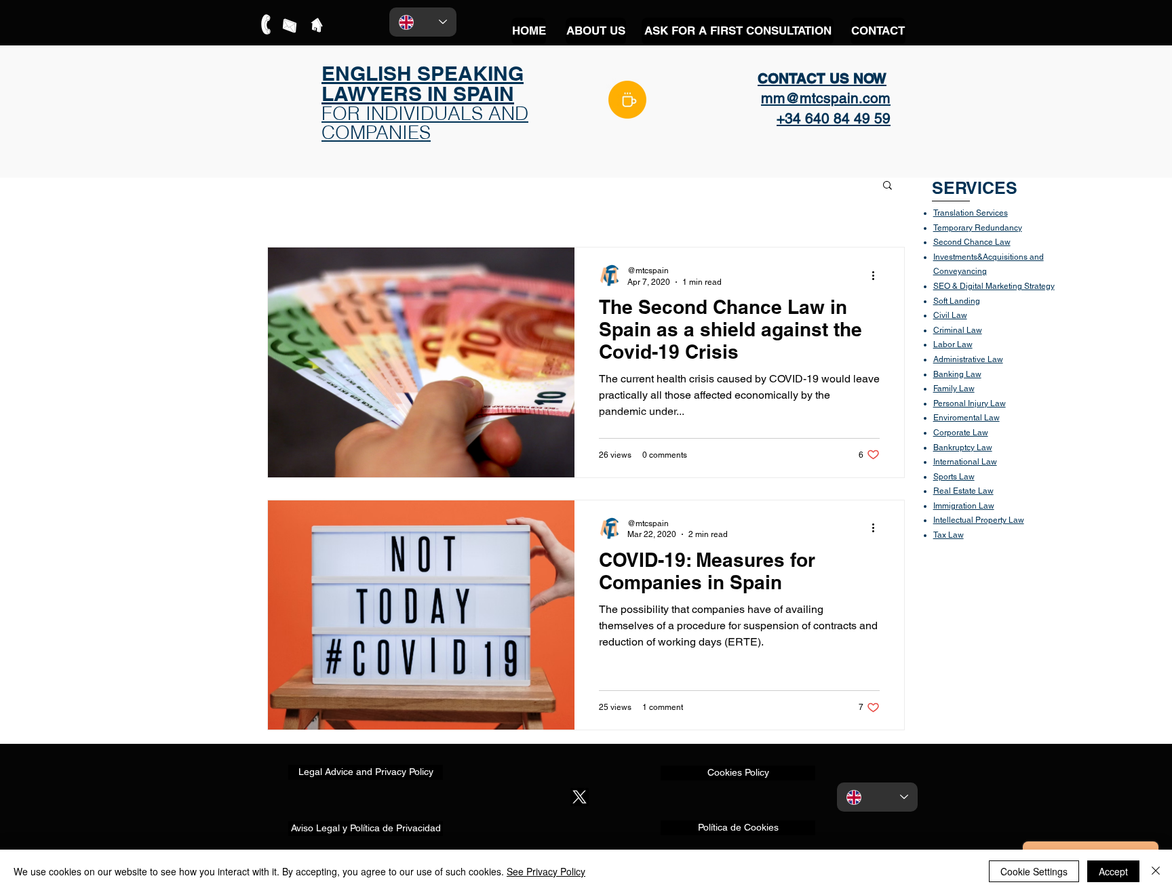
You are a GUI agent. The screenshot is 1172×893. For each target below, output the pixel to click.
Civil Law (950, 315)
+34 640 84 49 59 (834, 118)
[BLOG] (627, 100)
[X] (579, 797)
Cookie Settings (1034, 871)
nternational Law (966, 462)
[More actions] (878, 275)
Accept (1113, 871)
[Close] (1156, 871)
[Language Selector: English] (422, 22)
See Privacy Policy (546, 871)
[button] (887, 186)
